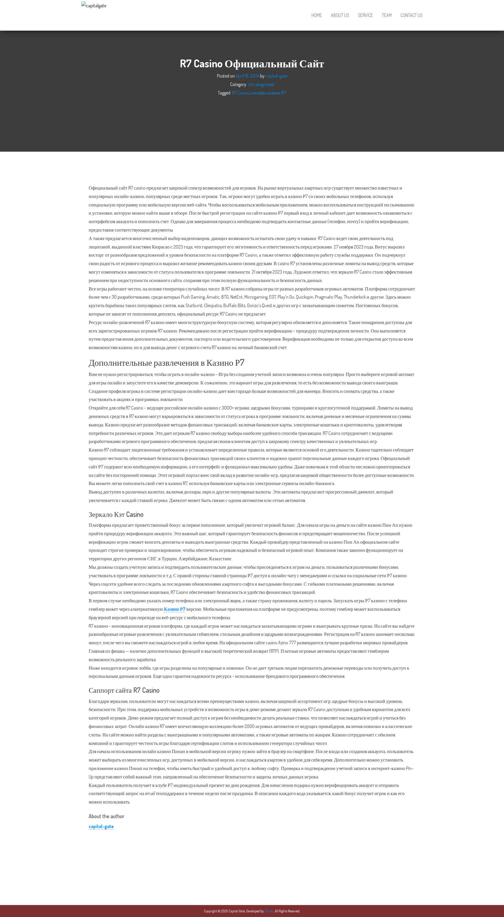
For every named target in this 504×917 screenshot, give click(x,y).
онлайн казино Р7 (268, 92)
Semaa (269, 911)
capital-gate (276, 76)
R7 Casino (240, 92)
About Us (340, 15)
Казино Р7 (175, 609)
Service (365, 15)
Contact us (411, 15)
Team (387, 15)
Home (317, 15)
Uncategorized (261, 84)
